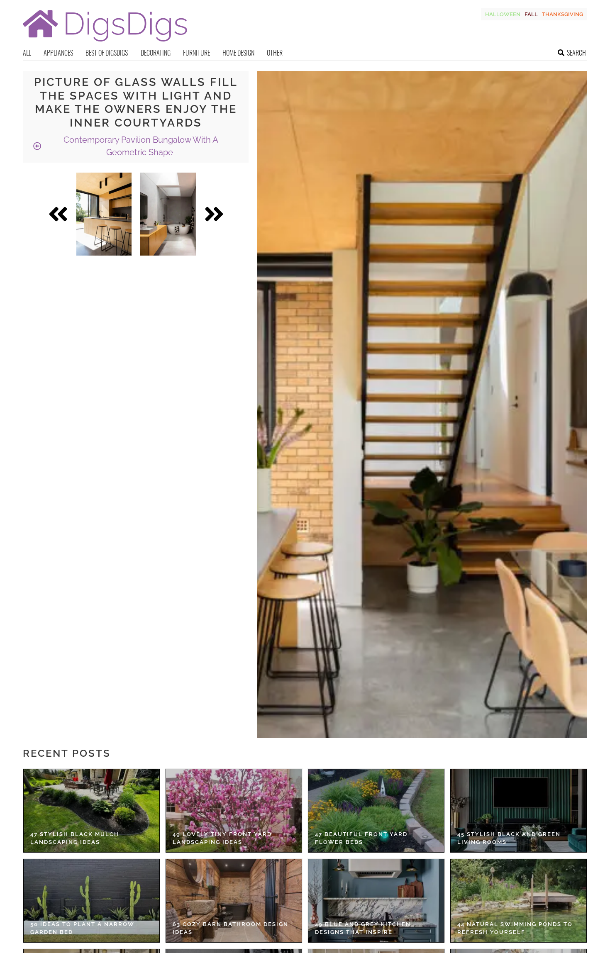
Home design (238, 53)
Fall (531, 14)
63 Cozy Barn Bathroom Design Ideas (230, 928)
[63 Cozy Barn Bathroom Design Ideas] (234, 900)
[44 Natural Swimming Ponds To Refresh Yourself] (518, 900)
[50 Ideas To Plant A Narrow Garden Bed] (91, 900)
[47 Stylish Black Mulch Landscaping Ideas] (91, 810)
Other (275, 53)
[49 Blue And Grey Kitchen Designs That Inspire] (376, 900)
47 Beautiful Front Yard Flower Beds (361, 838)
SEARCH (576, 53)
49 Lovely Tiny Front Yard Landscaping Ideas (222, 838)
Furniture (196, 53)
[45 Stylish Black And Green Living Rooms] (518, 810)
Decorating (156, 53)
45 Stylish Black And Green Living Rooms (509, 838)
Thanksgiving (562, 14)
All (27, 53)
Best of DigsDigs (106, 53)
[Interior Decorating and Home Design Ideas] (105, 42)
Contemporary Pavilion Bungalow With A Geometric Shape (139, 146)
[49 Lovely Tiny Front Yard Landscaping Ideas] (234, 810)
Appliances (58, 53)
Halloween (502, 14)
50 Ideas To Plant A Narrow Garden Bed (82, 928)
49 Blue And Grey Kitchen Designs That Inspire (363, 928)
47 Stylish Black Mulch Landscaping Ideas (74, 838)
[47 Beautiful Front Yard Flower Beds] (376, 810)
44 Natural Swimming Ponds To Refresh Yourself (515, 928)
